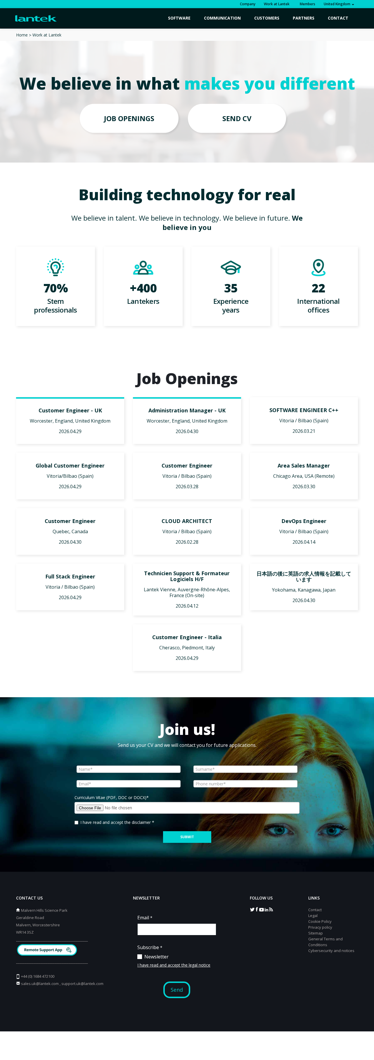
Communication (222, 18)
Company (247, 3)
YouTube (261, 909)
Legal (313, 915)
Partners (303, 18)
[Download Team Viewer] (47, 950)
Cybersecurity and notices (331, 950)
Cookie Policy (320, 921)
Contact (338, 18)
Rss (271, 909)
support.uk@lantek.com (82, 983)
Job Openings (129, 118)
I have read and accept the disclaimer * (117, 822)
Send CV (237, 118)
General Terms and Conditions (325, 941)
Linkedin (266, 909)
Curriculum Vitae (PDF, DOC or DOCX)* (112, 797)
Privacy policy (320, 927)
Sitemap (315, 933)
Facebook (256, 909)
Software (179, 18)
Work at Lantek (277, 3)
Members (306, 3)
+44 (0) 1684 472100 (37, 976)
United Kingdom (337, 3)
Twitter (252, 909)
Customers (266, 18)
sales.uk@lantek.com (40, 983)
